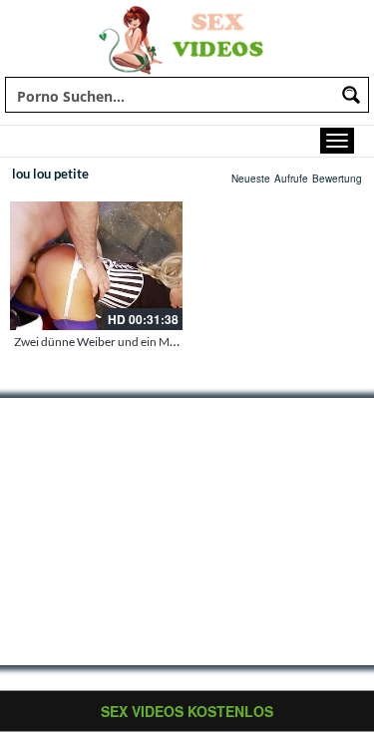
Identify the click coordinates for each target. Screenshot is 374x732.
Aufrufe (291, 178)
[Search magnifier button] (351, 95)
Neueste (250, 178)
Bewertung (337, 178)
